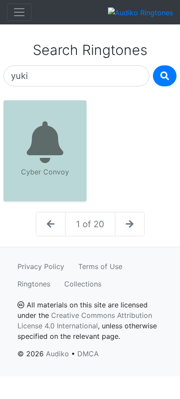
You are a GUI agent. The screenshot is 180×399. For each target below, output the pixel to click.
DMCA (88, 353)
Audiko (57, 353)
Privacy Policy (40, 266)
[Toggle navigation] (19, 12)
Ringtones (33, 284)
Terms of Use (100, 266)
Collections (82, 284)
